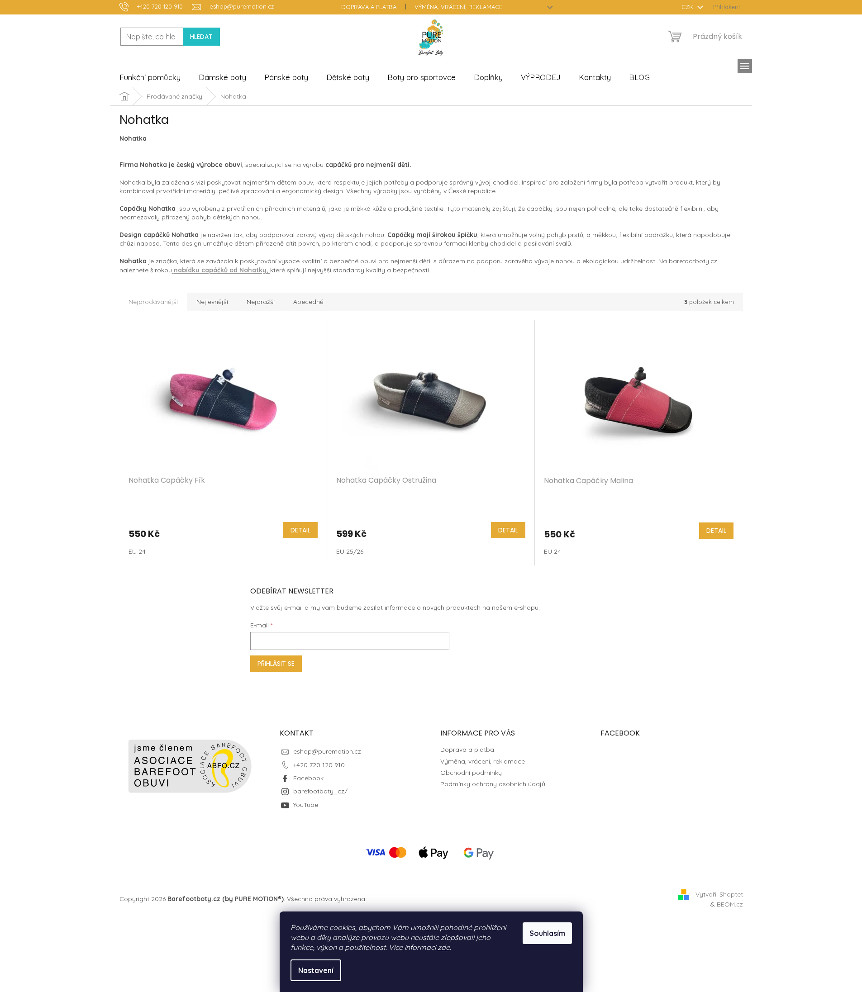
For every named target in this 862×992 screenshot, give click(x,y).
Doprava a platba (368, 6)
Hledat (201, 36)
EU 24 (137, 551)
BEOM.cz (730, 904)
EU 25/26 (349, 551)
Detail (300, 530)
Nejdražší (261, 302)
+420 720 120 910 (319, 765)
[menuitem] (150, 77)
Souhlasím (547, 933)
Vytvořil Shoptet (719, 894)
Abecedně (308, 302)
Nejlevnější (212, 302)
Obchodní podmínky (471, 773)
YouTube (305, 805)
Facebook (308, 778)
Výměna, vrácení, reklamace (458, 6)
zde (444, 947)
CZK (688, 6)
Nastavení (315, 970)
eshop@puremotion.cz (327, 751)
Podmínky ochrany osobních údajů (492, 784)
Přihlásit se (276, 663)
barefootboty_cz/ (320, 791)
